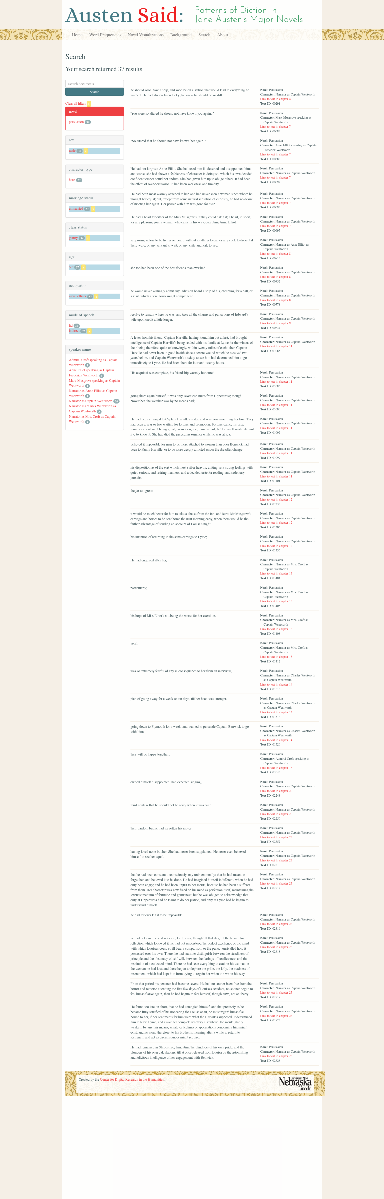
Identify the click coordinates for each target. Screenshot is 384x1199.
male (72, 150)
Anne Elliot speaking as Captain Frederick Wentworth (91, 372)
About (222, 34)
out (71, 266)
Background (181, 34)
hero (72, 179)
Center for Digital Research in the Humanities (132, 1079)
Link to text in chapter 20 (276, 791)
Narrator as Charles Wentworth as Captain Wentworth (92, 408)
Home (77, 34)
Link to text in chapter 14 (276, 684)
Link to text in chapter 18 (276, 768)
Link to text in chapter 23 (276, 837)
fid (71, 325)
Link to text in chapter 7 (275, 126)
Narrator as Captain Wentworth (90, 400)
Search (204, 34)
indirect (74, 330)
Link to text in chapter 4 (275, 99)
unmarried (76, 208)
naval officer (77, 296)
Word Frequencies (105, 34)
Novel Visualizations (146, 34)
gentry (73, 237)
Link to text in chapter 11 (276, 346)
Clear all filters (77, 103)
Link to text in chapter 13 (276, 573)
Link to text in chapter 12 (276, 499)
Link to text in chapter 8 (275, 253)
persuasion (76, 121)
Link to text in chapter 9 (275, 323)
